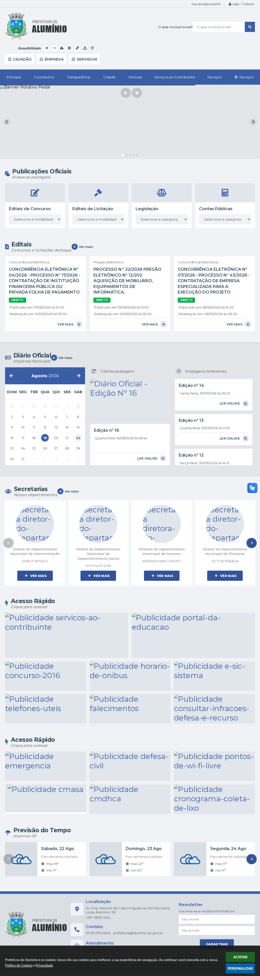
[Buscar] (250, 27)
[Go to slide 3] (130, 155)
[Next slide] (253, 121)
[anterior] (11, 375)
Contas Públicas (216, 208)
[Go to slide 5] (137, 155)
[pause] (137, 93)
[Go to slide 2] (126, 155)
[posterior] (78, 375)
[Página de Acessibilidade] (92, 48)
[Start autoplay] (126, 93)
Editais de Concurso (30, 208)
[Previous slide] (6, 121)
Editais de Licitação (92, 208)
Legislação (147, 208)
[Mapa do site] (85, 48)
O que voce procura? (175, 27)
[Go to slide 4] (134, 155)
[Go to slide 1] (123, 155)
